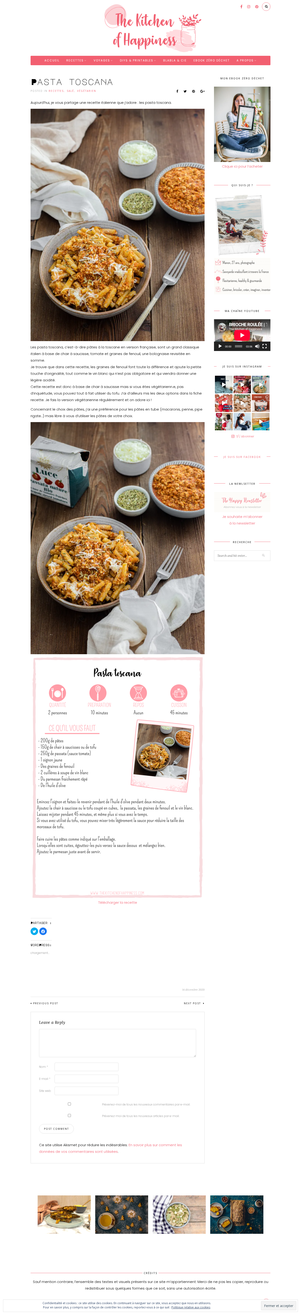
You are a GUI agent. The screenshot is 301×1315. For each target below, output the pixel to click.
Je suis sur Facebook (242, 457)
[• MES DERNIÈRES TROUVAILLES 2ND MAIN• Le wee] (260, 422)
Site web (45, 1091)
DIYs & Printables (136, 60)
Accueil (51, 60)
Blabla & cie (175, 60)
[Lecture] (220, 346)
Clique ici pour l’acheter (242, 166)
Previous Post (45, 1003)
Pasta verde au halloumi (171, 1238)
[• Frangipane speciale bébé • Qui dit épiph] (260, 384)
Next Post (193, 1003)
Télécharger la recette (117, 902)
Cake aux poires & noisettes (231, 1238)
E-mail (44, 1079)
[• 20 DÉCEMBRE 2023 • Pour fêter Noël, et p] (260, 403)
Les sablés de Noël (109, 1238)
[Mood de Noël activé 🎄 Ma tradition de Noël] (242, 403)
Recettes (75, 60)
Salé (70, 91)
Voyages (102, 60)
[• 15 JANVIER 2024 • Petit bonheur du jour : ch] (224, 384)
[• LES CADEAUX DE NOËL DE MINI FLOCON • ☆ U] (242, 384)
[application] (242, 335)
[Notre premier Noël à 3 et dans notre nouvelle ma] (224, 422)
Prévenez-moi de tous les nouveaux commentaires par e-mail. (146, 1104)
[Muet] (257, 346)
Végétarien (86, 91)
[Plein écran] (264, 346)
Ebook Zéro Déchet (212, 60)
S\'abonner (245, 436)
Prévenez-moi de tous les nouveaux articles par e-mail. (140, 1116)
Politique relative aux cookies (190, 1307)
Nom (43, 1067)
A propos (245, 60)
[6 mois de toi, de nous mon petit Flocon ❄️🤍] (242, 422)
